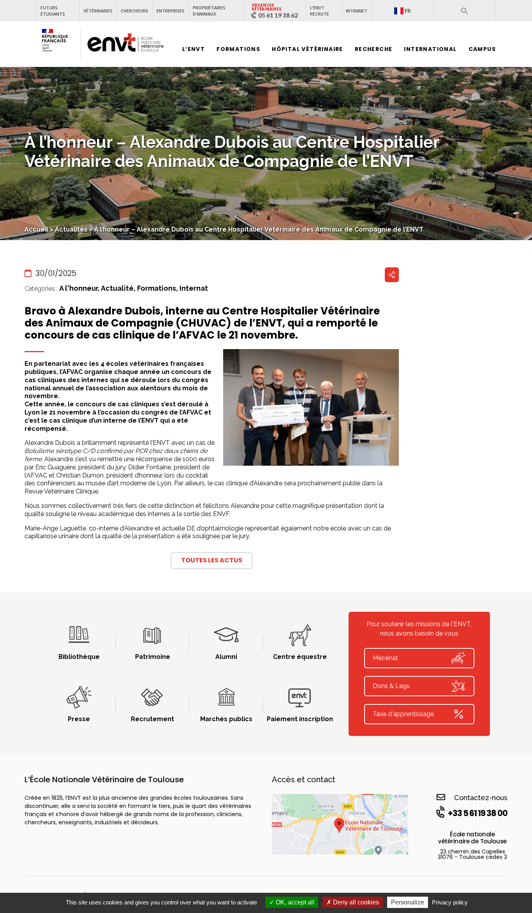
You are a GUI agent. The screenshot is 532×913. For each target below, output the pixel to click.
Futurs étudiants (53, 11)
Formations (238, 49)
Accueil (36, 229)
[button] (464, 11)
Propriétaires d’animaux (209, 11)
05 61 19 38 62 (278, 15)
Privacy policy (450, 902)
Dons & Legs (391, 686)
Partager (392, 274)
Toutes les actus (211, 560)
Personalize (407, 902)
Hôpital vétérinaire (307, 49)
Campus (482, 49)
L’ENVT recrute (319, 11)
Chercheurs (134, 11)
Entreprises (171, 11)
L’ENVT (193, 49)
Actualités (71, 229)
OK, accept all (294, 902)
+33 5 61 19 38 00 (477, 813)
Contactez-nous (480, 798)
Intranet (356, 11)
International (430, 49)
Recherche (374, 49)
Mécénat (385, 658)
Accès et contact (303, 779)
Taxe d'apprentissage (403, 714)
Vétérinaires (98, 11)
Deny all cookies (355, 902)
